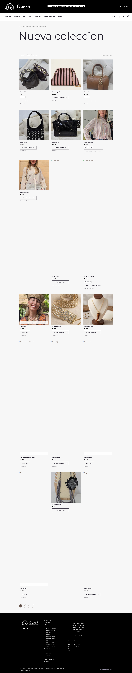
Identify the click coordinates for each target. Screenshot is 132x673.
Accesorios (47, 648)
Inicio (20, 26)
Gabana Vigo (47, 620)
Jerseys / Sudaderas (51, 642)
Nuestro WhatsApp (49, 659)
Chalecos (48, 634)
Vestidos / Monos (50, 646)
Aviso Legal (71, 642)
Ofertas (46, 624)
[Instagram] (124, 6)
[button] (121, 6)
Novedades (47, 622)
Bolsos (47, 651)
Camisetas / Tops (50, 636)
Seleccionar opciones (29, 101)
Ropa (45, 626)
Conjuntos (48, 632)
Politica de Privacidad (74, 644)
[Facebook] (126, 6)
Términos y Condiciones (74, 640)
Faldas (47, 640)
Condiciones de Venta (73, 647)
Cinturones (48, 653)
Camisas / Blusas (50, 630)
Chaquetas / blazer (50, 638)
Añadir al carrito (60, 97)
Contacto (46, 661)
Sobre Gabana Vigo (73, 651)
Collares (48, 655)
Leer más (25, 332)
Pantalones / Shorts (51, 644)
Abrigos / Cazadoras (51, 628)
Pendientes (49, 657)
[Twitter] (27, 628)
